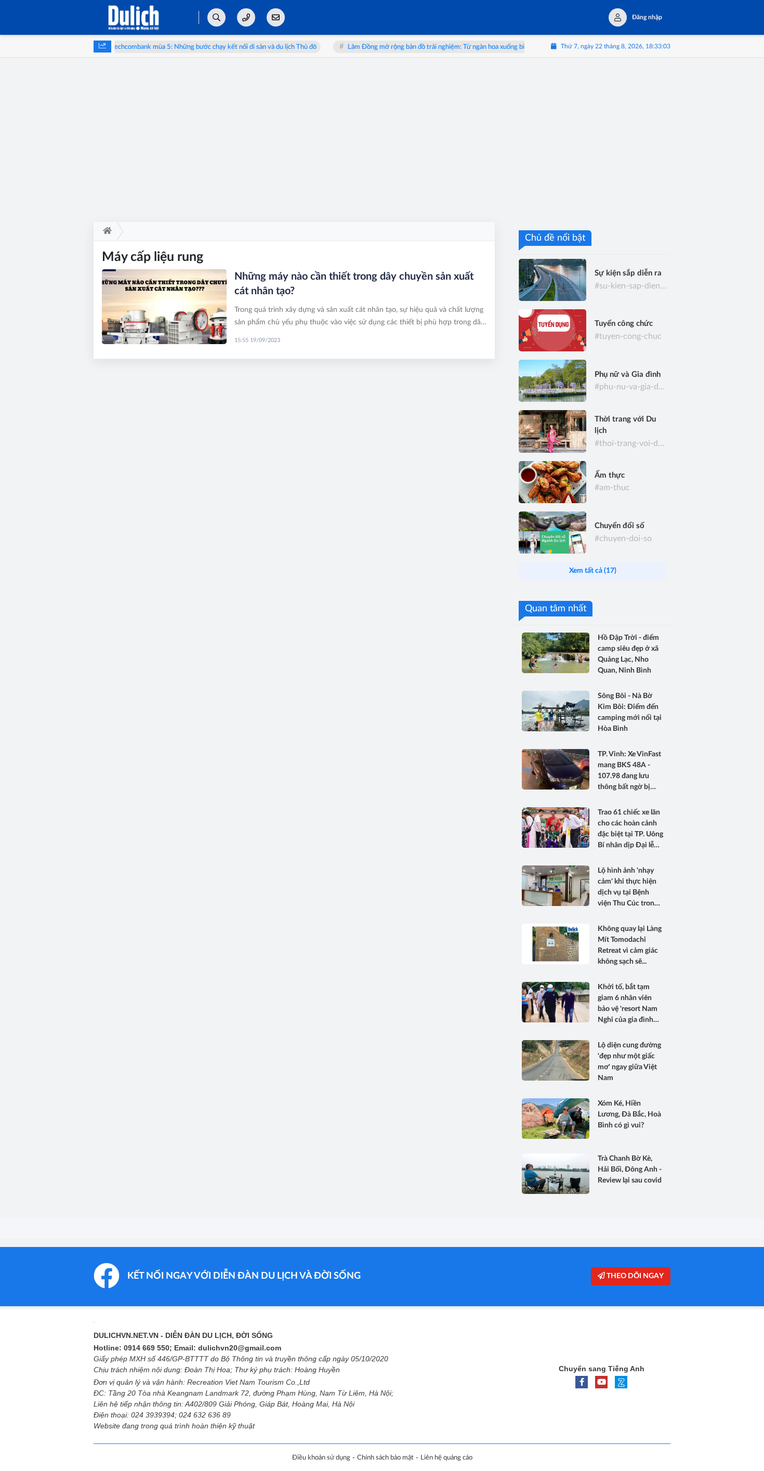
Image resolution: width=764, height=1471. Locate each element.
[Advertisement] (382, 144)
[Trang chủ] (105, 231)
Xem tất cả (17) (592, 570)
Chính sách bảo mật (385, 1457)
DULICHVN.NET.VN (126, 1335)
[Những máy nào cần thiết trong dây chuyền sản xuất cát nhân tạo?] (164, 306)
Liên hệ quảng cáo (446, 1457)
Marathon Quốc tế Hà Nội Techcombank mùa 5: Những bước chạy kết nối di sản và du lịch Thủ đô (148, 47)
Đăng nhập (647, 17)
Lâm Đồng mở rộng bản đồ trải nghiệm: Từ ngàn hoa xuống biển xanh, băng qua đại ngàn (447, 47)
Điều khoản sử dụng (321, 1457)
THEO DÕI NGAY (634, 1276)
